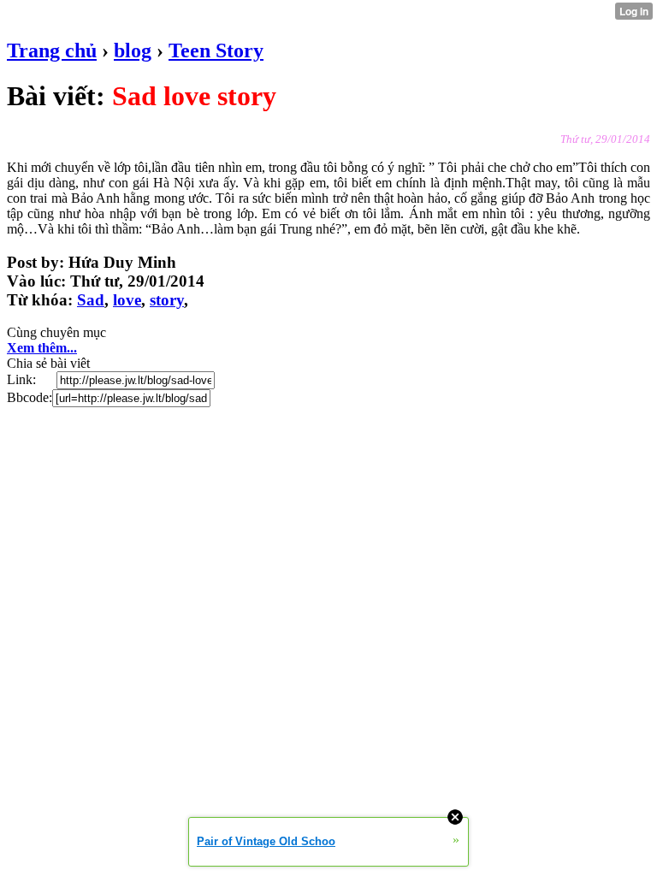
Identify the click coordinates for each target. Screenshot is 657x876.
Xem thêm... (42, 347)
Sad (90, 300)
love (127, 300)
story (167, 300)
